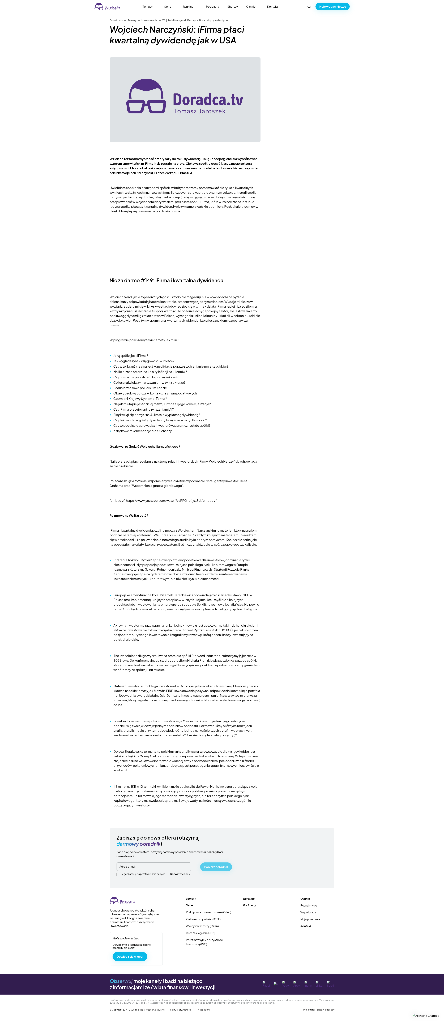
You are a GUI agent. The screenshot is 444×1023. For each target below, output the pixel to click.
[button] (426, 1015)
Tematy (147, 6)
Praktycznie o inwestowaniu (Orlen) (208, 912)
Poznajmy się (308, 905)
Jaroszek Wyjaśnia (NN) (200, 933)
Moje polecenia (310, 919)
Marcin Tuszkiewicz (197, 721)
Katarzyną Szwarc (143, 569)
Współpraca (308, 912)
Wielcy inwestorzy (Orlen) (202, 926)
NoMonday (328, 1009)
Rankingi (188, 6)
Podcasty (212, 6)
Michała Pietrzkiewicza (204, 660)
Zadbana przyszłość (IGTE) (203, 919)
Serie (167, 6)
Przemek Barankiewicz (176, 595)
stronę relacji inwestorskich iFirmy (183, 461)
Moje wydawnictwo (332, 6)
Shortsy (232, 6)
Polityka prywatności (180, 1009)
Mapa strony (204, 1009)
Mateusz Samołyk (126, 686)
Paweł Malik (209, 786)
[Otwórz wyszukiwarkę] (309, 7)
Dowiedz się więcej (130, 956)
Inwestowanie (149, 20)
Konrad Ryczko (193, 630)
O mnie (250, 6)
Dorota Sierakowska (128, 751)
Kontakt (272, 6)
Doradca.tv (101, 5)
